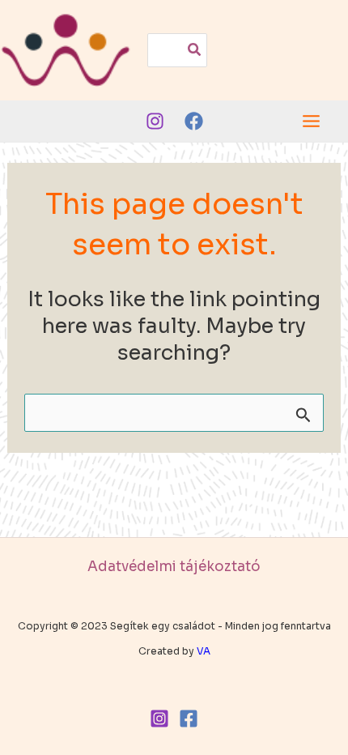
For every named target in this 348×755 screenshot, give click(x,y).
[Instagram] (155, 121)
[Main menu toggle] (312, 121)
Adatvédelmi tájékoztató (174, 566)
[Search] (195, 50)
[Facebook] (194, 121)
